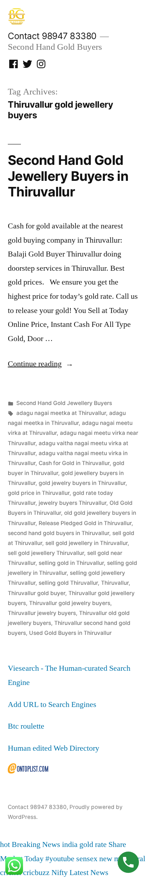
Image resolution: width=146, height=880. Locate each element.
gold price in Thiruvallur (38, 493)
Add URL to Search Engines (52, 704)
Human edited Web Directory (53, 748)
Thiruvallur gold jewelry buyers (69, 603)
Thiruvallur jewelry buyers (42, 613)
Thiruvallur (115, 582)
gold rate (93, 844)
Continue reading (40, 364)
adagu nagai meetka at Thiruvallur (61, 413)
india (70, 844)
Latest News (88, 873)
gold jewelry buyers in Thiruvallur (82, 483)
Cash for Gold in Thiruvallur (74, 463)
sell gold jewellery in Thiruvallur (86, 543)
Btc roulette (26, 726)
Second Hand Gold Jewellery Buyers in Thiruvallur (68, 176)
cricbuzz (36, 873)
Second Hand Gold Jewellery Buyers (64, 403)
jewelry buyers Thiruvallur (72, 503)
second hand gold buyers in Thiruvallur (58, 533)
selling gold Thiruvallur (68, 582)
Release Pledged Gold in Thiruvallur (85, 523)
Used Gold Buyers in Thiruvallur (70, 633)
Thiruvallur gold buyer (36, 593)
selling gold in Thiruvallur (71, 563)
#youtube (59, 859)
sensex (86, 859)
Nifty (59, 873)
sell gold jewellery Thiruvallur (46, 553)
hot (5, 844)
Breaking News (36, 844)
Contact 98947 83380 (52, 36)
